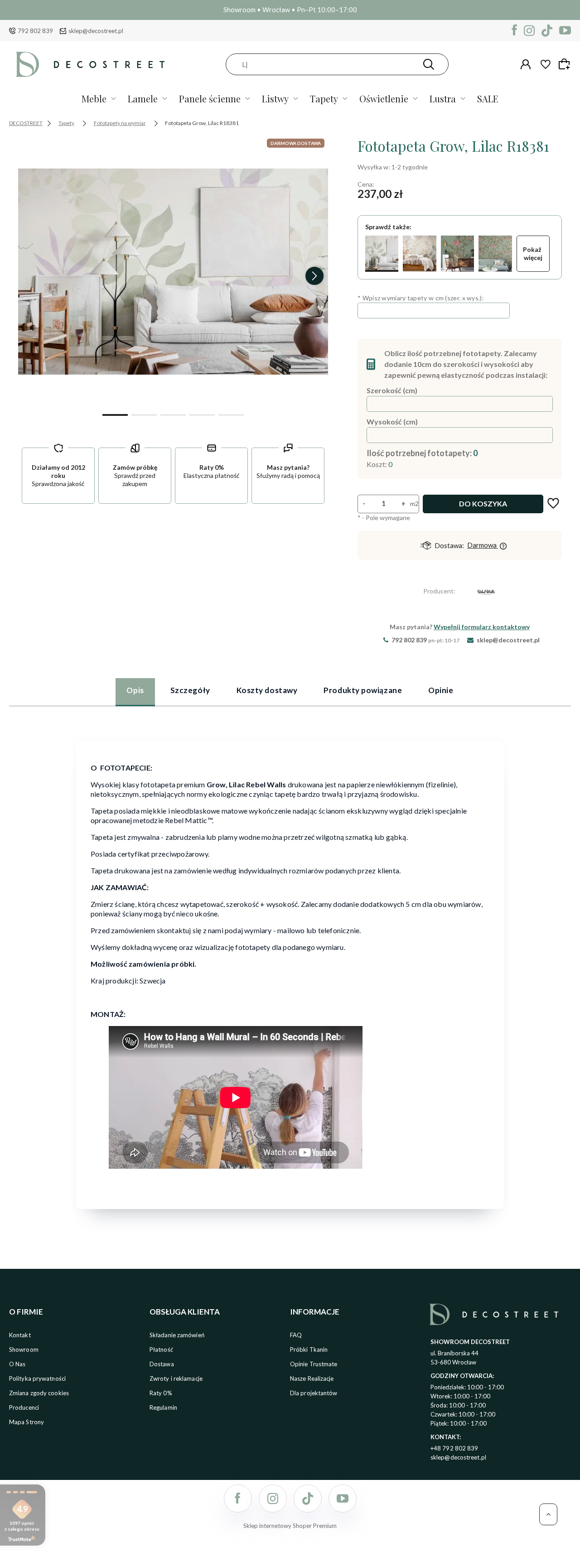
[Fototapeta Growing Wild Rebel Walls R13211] (457, 254)
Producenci (24, 1407)
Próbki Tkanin (309, 1349)
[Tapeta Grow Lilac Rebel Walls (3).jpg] (173, 272)
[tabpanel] (290, 969)
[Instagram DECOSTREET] (529, 30)
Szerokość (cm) (392, 390)
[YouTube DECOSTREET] (565, 30)
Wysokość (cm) (392, 421)
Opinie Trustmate (314, 1364)
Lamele (143, 98)
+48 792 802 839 (454, 1448)
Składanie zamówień (177, 1335)
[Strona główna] (90, 64)
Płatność (161, 1349)
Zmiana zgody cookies (39, 1393)
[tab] (135, 691)
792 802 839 (35, 30)
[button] (115, 414)
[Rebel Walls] (486, 593)
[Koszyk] (565, 63)
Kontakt (20, 1335)
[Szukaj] (428, 64)
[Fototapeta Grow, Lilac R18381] (381, 254)
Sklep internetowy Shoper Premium (290, 1525)
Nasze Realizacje (312, 1378)
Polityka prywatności (37, 1378)
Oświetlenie (383, 98)
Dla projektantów (314, 1393)
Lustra (443, 98)
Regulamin (163, 1407)
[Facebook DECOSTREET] (514, 30)
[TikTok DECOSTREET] (546, 30)
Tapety (324, 98)
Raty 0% (161, 1393)
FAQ (296, 1335)
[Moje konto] (525, 64)
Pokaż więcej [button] (533, 253)
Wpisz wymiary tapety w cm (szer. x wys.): (421, 298)
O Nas (17, 1364)
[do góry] (548, 1514)
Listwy (275, 98)
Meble (94, 98)
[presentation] (32, 276)
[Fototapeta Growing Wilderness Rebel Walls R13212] (495, 254)
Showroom (24, 1349)
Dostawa (162, 1364)
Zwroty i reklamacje (176, 1378)
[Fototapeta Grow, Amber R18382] (419, 254)
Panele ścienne (210, 98)
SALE (487, 98)
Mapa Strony (26, 1422)
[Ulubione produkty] (545, 64)
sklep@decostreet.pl (95, 30)
